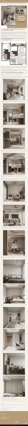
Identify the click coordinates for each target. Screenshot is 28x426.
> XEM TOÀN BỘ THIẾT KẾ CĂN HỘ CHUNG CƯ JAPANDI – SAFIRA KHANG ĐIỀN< (8, 397)
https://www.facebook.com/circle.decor (6, 408)
